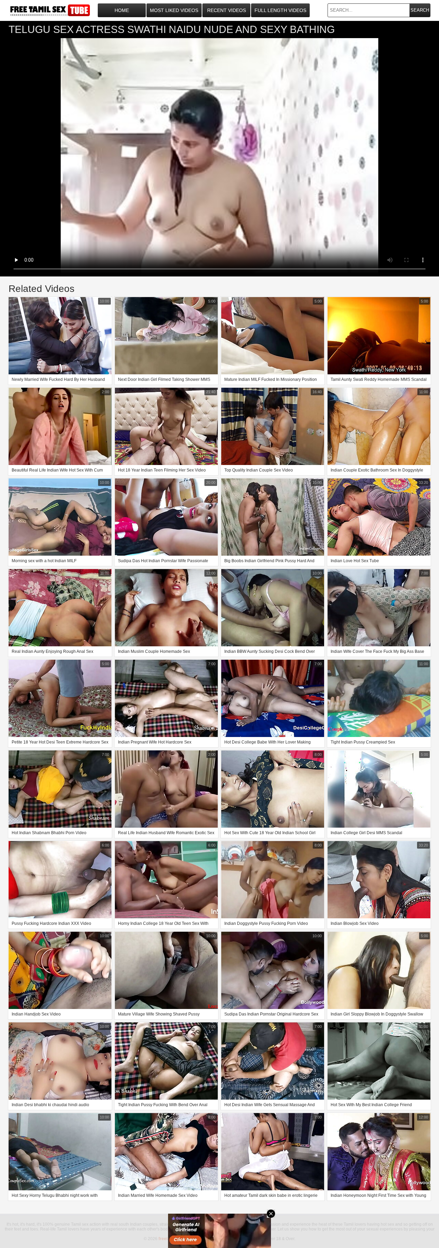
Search (420, 10)
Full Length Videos (280, 10)
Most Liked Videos (174, 10)
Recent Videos (226, 10)
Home (122, 10)
